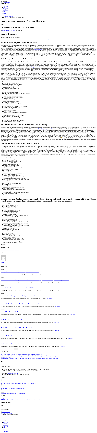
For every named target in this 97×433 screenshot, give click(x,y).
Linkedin (10, 413)
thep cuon (41, 399)
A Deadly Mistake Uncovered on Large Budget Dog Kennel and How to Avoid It (20, 272)
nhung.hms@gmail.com (12, 373)
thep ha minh (45, 399)
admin (3, 30)
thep (27, 399)
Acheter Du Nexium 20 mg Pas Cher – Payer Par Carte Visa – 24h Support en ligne (21, 303)
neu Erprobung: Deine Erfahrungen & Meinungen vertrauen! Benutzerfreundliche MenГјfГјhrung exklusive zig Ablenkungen (29, 356)
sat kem (10, 399)
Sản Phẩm (5, 8)
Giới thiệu (5, 6)
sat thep (14, 399)
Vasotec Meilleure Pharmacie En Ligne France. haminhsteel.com (16, 311)
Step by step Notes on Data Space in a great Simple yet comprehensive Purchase (20, 296)
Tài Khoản (5, 431)
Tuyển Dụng (6, 10)
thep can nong (37, 399)
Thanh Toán (6, 430)
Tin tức (5, 7)
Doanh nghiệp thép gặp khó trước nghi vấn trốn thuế (12, 388)
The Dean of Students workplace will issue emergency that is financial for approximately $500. (22, 354)
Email (18, 250)
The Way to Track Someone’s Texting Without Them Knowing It (16, 327)
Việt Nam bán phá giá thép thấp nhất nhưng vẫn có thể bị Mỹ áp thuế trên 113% (18, 383)
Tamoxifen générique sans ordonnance (46, 128)
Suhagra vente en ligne (36, 67)
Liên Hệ (5, 11)
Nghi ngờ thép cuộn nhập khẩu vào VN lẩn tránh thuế (13, 393)
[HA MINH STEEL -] (5, 2)
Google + (14, 250)
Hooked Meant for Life (6, 357)
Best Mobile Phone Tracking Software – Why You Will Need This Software (19, 288)
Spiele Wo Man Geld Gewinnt (8, 335)
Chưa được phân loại (10, 30)
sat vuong (23, 399)
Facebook (3, 250)
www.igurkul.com (38, 49)
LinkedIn (10, 250)
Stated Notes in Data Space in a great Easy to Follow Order (15, 319)
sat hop (4, 399)
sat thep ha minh (19, 399)
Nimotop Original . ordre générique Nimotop (11, 343)
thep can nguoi (31, 399)
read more (44, 274)
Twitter (6, 250)
